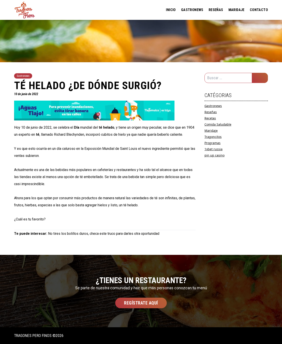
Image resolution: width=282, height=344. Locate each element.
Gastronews (192, 10)
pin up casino (214, 155)
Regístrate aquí (141, 303)
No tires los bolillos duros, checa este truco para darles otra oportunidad (103, 233)
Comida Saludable (217, 124)
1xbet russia (213, 149)
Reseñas (216, 10)
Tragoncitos (213, 137)
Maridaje (236, 10)
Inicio (171, 10)
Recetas (210, 118)
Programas (212, 143)
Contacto (259, 10)
